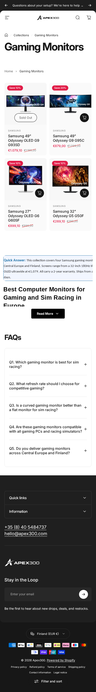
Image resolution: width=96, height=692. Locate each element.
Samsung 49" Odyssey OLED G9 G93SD (23, 140)
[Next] (90, 5)
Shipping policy (76, 667)
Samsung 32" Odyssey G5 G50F (68, 213)
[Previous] (6, 5)
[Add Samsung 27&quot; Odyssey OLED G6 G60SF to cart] (39, 193)
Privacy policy (19, 667)
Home (8, 71)
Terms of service (56, 667)
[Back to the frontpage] (6, 35)
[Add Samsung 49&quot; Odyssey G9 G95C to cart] (84, 117)
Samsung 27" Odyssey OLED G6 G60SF (23, 215)
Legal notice (60, 672)
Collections (21, 35)
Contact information (40, 672)
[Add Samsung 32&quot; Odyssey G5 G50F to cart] (84, 193)
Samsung (14, 130)
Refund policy (37, 667)
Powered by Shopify (61, 660)
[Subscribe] (83, 594)
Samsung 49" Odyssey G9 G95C (68, 138)
